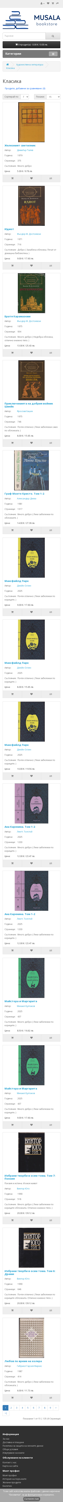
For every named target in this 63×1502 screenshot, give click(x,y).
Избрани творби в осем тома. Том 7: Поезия (30, 1177)
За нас (6, 1438)
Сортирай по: (12, 96)
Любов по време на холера (23, 1361)
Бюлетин (7, 1485)
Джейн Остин (21, 585)
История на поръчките (14, 1478)
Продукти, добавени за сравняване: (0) (25, 88)
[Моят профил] (43, 3)
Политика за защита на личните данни (23, 1445)
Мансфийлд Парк (17, 581)
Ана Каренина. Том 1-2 (20, 826)
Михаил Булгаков (23, 1006)
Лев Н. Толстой (22, 831)
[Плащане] (57, 3)
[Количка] (53, 3)
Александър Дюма (24, 498)
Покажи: (40, 96)
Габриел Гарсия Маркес (27, 1366)
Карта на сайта (10, 1465)
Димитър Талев (22, 150)
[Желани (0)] (48, 3)
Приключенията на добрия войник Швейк (29, 405)
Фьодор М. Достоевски (26, 233)
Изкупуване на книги (13, 1452)
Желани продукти (12, 1482)
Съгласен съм (31, 1498)
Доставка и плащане (13, 1442)
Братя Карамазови (17, 316)
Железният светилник (20, 145)
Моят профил (10, 1475)
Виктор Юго (21, 1188)
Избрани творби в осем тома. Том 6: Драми (30, 1272)
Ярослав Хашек (22, 411)
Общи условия (10, 1449)
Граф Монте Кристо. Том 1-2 (24, 493)
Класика (10, 68)
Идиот (9, 229)
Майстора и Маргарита (21, 1001)
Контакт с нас (9, 1462)
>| (6, 1413)
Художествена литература (29, 64)
